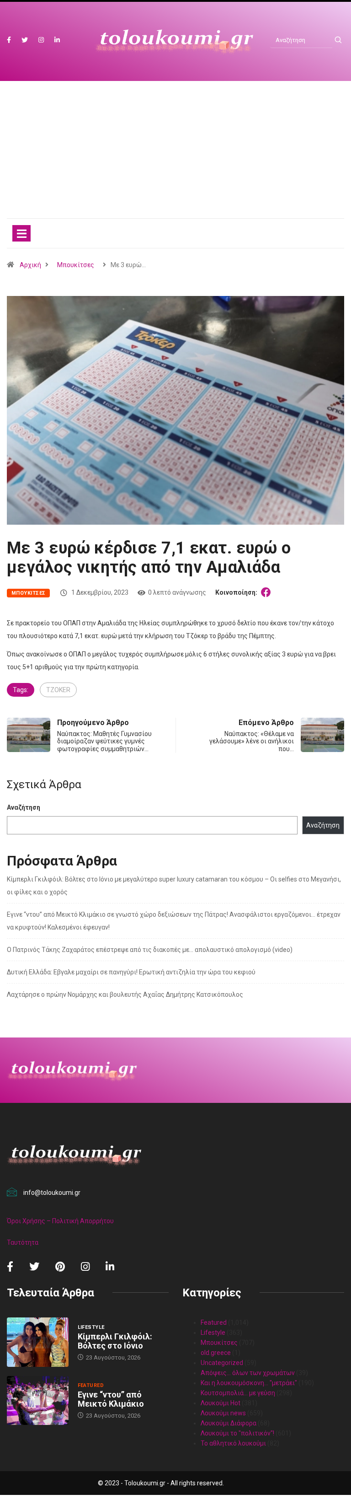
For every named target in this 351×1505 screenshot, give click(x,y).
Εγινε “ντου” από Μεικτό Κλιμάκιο (111, 1399)
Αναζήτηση (23, 807)
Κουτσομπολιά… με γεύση (238, 1393)
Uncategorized (222, 1362)
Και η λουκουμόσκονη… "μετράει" (249, 1383)
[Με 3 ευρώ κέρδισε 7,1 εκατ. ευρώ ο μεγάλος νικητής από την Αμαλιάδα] (267, 592)
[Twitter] (24, 40)
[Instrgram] (41, 40)
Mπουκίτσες (75, 265)
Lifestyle (91, 1327)
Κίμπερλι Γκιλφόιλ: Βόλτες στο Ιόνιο (115, 1341)
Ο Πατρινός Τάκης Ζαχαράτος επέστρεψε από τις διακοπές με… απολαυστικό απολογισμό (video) (149, 949)
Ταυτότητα (22, 1242)
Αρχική (30, 265)
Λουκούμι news (223, 1413)
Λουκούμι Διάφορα (228, 1423)
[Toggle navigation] (21, 233)
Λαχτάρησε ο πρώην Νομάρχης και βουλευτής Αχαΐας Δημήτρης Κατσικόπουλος (125, 994)
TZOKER (58, 689)
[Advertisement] (175, 159)
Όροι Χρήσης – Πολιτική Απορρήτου (60, 1221)
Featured (91, 1385)
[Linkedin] (57, 40)
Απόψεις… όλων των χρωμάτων (248, 1372)
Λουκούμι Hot (220, 1403)
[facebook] (9, 40)
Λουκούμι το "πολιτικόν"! (237, 1433)
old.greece (216, 1352)
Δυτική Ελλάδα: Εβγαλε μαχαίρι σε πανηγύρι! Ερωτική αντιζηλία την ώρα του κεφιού (131, 972)
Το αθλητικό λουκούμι (233, 1443)
